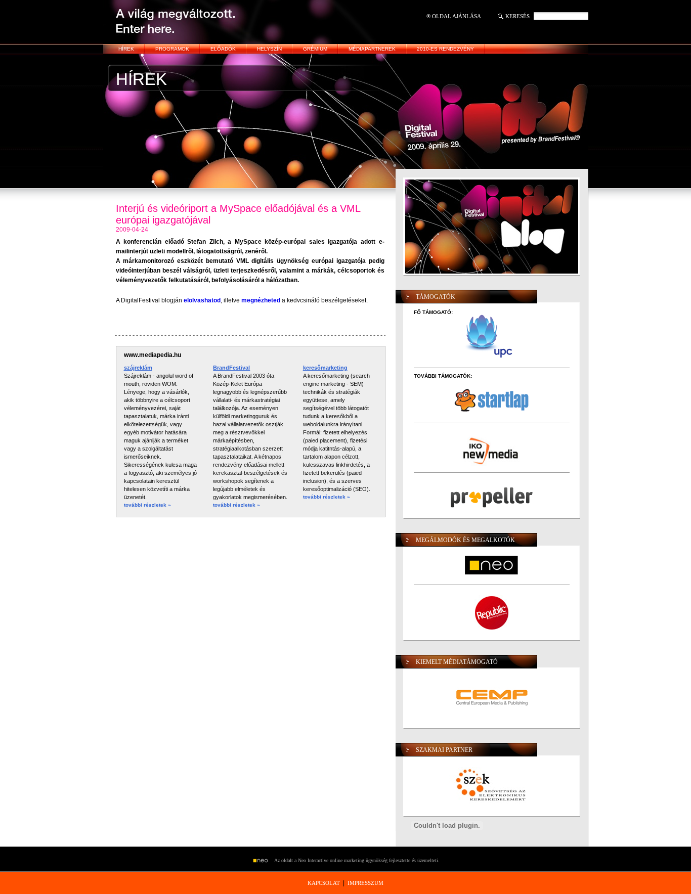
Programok (172, 49)
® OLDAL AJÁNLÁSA (453, 16)
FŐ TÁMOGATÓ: (433, 312)
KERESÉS (517, 16)
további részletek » (147, 505)
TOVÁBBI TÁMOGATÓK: (443, 376)
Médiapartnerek (372, 49)
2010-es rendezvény (445, 49)
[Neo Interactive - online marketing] (262, 861)
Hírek (126, 49)
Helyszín (269, 49)
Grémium (315, 49)
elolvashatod (202, 300)
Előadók (223, 49)
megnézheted (260, 300)
